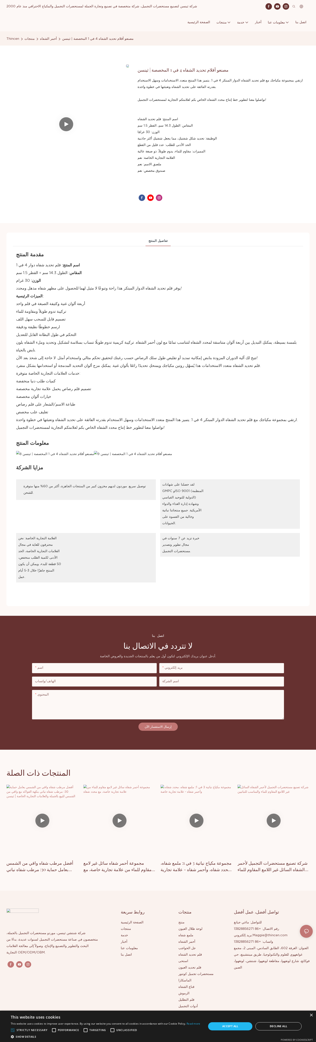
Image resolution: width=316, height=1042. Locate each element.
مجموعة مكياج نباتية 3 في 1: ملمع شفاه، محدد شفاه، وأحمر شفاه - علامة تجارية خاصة (196, 866)
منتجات (30, 38)
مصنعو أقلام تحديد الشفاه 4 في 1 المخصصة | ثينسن (97, 38)
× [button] (311, 1015)
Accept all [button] (230, 1026)
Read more (193, 1023)
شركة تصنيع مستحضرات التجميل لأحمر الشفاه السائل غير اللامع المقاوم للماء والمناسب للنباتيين (273, 866)
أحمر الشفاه (48, 38)
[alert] (158, 1026)
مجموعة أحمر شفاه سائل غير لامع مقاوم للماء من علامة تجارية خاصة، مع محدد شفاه (117, 866)
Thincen (12, 38)
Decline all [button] (278, 1026)
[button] (12, 1030)
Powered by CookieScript (297, 1039)
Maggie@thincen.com (270, 935)
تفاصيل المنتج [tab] (158, 240)
